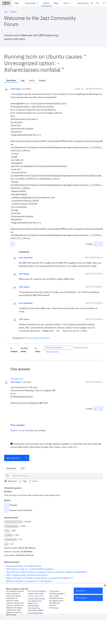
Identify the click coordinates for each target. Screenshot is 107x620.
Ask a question (13, 458)
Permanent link (16, 379)
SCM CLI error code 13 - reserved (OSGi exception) (30, 569)
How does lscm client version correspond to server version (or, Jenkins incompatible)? (46, 572)
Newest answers (81, 347)
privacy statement (35, 613)
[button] (105, 585)
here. (75, 447)
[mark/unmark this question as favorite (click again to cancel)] (12, 244)
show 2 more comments (38, 338)
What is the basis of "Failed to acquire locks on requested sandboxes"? (39, 578)
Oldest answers (52, 352)
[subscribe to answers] (6, 505)
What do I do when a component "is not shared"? (29, 581)
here (56, 608)
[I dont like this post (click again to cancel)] (101, 244)
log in (23, 430)
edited (77, 89)
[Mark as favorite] (12, 244)
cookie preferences (36, 596)
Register (14, 430)
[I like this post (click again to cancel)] (95, 244)
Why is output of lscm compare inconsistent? (27, 575)
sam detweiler (26, 257)
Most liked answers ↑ (55, 347)
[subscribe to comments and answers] (6, 510)
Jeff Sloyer (15, 89)
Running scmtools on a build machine (23, 566)
